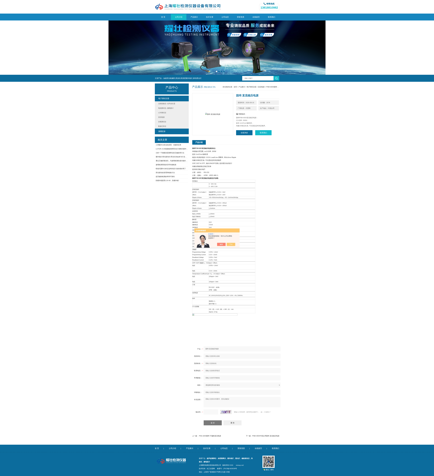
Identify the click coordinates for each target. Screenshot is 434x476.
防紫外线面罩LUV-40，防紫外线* (167, 180)
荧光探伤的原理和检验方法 (165, 172)
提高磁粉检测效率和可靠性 (165, 176)
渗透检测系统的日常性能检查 (166, 165)
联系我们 (271, 17)
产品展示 (194, 17)
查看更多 (162, 131)
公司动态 (225, 17)
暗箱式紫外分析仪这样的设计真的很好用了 (171, 169)
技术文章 (209, 17)
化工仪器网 (211, 468)
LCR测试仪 (162, 113)
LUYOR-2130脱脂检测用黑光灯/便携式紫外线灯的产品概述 (172, 149)
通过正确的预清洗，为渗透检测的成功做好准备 (172, 161)
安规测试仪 (162, 122)
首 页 (163, 17)
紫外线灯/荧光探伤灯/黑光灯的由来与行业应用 (172, 157)
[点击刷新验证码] (226, 412)
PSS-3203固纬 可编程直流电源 (210, 436)
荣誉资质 (240, 17)
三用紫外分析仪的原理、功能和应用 (168, 145)
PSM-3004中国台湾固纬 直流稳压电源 (265, 436)
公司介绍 (178, 17)
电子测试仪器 (251, 87)
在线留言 (256, 17)
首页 (235, 87)
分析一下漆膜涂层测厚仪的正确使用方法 (170, 153)
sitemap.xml (240, 465)
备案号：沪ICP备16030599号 (227, 468)
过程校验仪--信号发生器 (166, 103)
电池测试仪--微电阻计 (166, 108)
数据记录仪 (162, 126)
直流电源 (261, 87)
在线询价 (244, 133)
